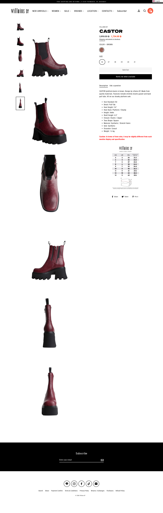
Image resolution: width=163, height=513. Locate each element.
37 (109, 62)
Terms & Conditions (71, 491)
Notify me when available (125, 77)
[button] (157, 1)
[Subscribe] (102, 460)
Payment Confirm (57, 491)
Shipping (102, 39)
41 (135, 62)
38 (115, 62)
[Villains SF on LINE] (67, 484)
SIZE (101, 56)
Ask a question (115, 85)
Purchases (110, 491)
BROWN (101, 50)
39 (122, 62)
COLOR (106, 44)
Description (103, 85)
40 (128, 62)
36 (102, 62)
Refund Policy (120, 491)
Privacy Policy (84, 491)
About (47, 491)
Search (40, 491)
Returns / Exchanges (97, 491)
